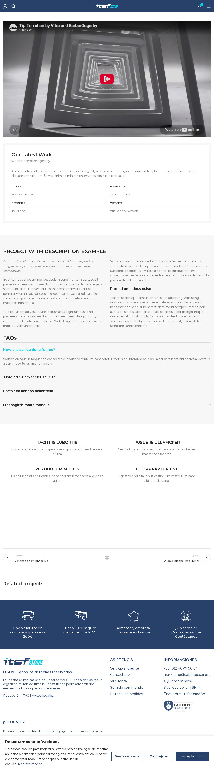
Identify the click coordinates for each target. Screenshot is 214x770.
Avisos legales (43, 695)
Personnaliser (125, 756)
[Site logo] (107, 6)
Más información (30, 764)
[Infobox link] (57, 446)
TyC (26, 695)
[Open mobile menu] (209, 6)
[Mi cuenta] (5, 6)
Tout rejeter (159, 756)
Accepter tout (192, 756)
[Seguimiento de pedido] (133, 668)
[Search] (13, 6)
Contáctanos (186, 636)
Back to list (107, 558)
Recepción (11, 695)
